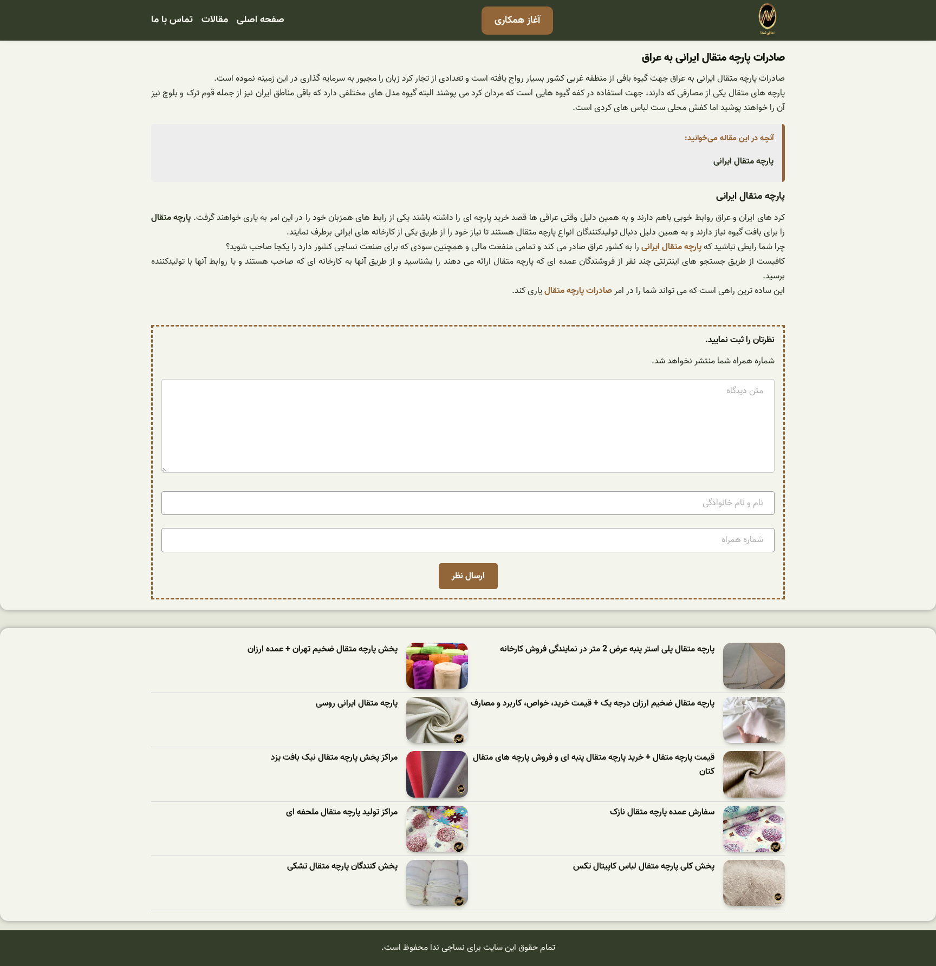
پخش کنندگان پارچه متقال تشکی (342, 866)
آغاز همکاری (517, 20)
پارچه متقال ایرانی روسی (357, 703)
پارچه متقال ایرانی (743, 161)
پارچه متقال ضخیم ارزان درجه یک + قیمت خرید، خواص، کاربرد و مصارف (592, 703)
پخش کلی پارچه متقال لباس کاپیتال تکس (643, 866)
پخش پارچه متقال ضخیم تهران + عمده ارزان (323, 649)
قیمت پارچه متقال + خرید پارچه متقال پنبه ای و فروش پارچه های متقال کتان (593, 765)
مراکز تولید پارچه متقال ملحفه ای (342, 812)
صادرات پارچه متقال (578, 291)
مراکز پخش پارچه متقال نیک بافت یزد (334, 758)
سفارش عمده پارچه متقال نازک (662, 812)
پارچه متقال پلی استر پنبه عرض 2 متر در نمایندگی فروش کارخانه (607, 649)
